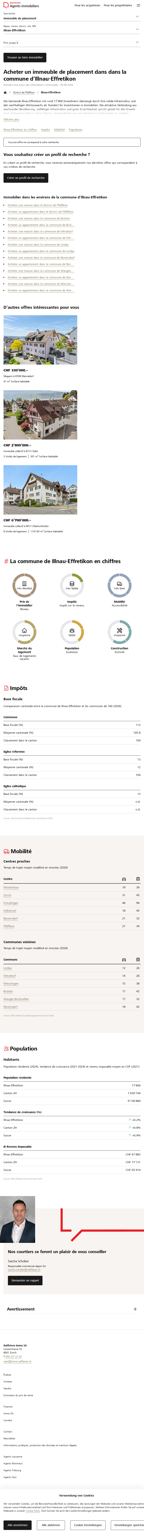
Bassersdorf (11, 918)
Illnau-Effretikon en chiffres (20, 129)
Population (75, 129)
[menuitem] (87, 5)
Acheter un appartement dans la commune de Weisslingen (41, 290)
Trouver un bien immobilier (25, 57)
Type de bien (9, 13)
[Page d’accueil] (5, 92)
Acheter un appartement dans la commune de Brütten (41, 225)
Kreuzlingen (11, 903)
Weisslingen (11, 983)
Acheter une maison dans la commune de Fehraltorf (40, 231)
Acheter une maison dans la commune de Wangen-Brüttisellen (41, 270)
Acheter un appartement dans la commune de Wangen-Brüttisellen (41, 277)
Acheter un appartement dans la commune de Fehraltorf (41, 238)
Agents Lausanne (13, 1456)
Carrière (8, 1420)
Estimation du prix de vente (18, 1395)
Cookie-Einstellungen (88, 1525)
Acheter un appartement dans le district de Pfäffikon (40, 211)
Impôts (45, 129)
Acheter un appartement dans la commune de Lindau (41, 251)
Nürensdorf (10, 1006)
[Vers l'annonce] (40, 340)
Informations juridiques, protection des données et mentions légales (40, 1445)
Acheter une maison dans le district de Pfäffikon (38, 205)
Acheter (8, 1381)
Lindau (8, 968)
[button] (138, 5)
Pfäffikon (9, 926)
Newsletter (9, 1438)
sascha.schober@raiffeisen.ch (24, 1269)
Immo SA (9, 1413)
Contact (8, 1431)
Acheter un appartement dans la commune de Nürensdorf (41, 264)
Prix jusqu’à (11, 42)
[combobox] (69, 30)
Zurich (7, 895)
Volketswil (10, 910)
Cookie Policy (33, 1510)
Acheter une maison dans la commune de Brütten (39, 218)
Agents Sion (10, 1477)
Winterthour (11, 887)
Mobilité (59, 129)
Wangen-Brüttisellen (16, 999)
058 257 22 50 (13, 1356)
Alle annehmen (18, 1525)
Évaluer (7, 1374)
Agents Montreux (13, 1463)
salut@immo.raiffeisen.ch (17, 1361)
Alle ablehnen (51, 1525)
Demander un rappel (25, 1280)
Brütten (8, 991)
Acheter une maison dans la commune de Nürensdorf (41, 257)
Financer (8, 1406)
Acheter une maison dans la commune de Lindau (38, 244)
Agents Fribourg (12, 1470)
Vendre (7, 1388)
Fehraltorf (10, 975)
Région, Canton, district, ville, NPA (20, 26)
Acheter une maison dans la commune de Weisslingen (41, 284)
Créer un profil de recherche (26, 178)
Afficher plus (11, 119)
